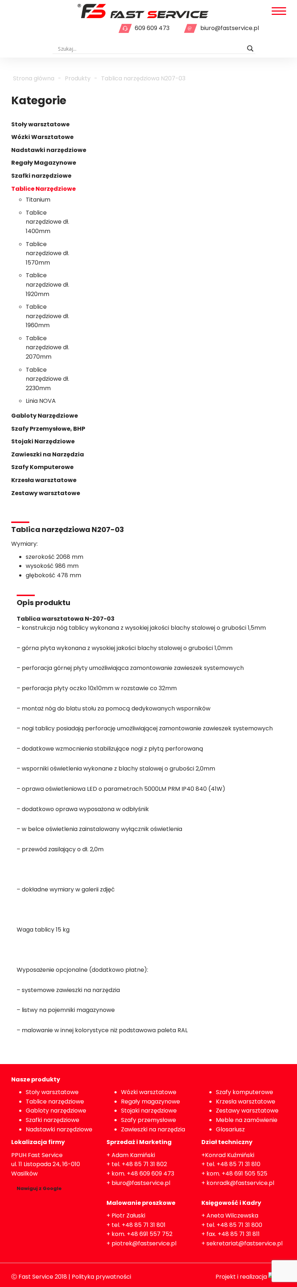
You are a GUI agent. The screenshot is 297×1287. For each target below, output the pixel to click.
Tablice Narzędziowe (43, 189)
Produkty (78, 78)
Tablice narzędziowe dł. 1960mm (47, 316)
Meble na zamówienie (246, 1120)
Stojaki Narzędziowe (43, 441)
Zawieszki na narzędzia (153, 1129)
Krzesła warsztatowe (43, 480)
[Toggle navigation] (279, 11)
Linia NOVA (41, 401)
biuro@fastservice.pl (229, 28)
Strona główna (33, 78)
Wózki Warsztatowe (42, 137)
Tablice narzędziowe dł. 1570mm (47, 253)
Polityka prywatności (101, 1277)
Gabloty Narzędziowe (44, 416)
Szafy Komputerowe (42, 467)
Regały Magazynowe (43, 163)
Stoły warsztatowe (40, 124)
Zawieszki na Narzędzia (47, 454)
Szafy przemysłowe (148, 1120)
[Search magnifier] (250, 48)
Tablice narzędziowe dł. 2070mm (47, 347)
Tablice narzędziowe (55, 1101)
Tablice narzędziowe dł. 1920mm (47, 284)
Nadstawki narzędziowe (48, 150)
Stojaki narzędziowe (149, 1110)
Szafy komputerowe (244, 1092)
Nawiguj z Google (39, 1188)
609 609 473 (152, 28)
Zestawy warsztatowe (45, 493)
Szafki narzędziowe (41, 176)
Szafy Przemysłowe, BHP (48, 429)
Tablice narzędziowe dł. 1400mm (47, 221)
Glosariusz (230, 1129)
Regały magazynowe (150, 1101)
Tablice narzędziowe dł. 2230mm (47, 379)
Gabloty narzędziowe (56, 1110)
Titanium (38, 199)
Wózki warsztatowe (148, 1092)
